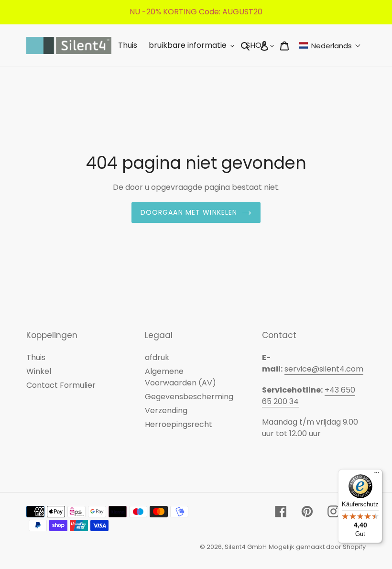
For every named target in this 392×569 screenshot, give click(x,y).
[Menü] (376, 475)
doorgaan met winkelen (189, 212)
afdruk (157, 357)
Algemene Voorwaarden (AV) (180, 377)
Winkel (38, 371)
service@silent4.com (323, 368)
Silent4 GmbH (246, 546)
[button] (330, 45)
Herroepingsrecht (178, 424)
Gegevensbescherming (189, 396)
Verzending (166, 410)
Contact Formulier (61, 385)
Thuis (35, 357)
